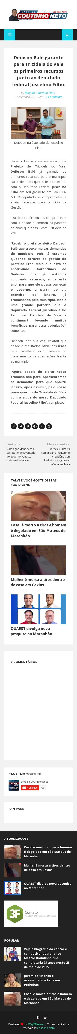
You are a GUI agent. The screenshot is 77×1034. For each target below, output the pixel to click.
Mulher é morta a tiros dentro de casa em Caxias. (47, 867)
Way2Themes (36, 1024)
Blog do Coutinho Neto (40, 93)
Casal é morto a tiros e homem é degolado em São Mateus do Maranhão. (38, 530)
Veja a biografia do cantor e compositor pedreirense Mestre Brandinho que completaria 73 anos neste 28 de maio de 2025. (47, 958)
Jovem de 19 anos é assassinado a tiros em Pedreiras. (42, 980)
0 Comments (54, 97)
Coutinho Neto (46, 1028)
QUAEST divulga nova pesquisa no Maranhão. (47, 885)
